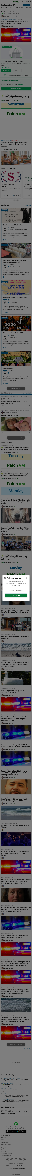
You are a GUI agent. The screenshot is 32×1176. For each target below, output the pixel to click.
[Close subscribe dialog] (26, 578)
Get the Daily (16, 595)
